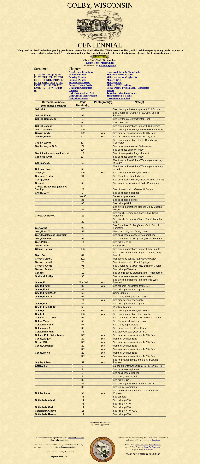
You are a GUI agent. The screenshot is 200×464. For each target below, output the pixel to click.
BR (54, 74)
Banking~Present (77, 77)
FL (51, 77)
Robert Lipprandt (107, 65)
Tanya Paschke (155, 445)
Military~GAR (114, 80)
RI (47, 82)
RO (52, 82)
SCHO (38, 85)
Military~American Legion (120, 74)
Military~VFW (114, 82)
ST (59, 85)
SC (61, 82)
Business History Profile (80, 85)
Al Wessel (149, 449)
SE (44, 85)
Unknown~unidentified (118, 98)
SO (54, 85)
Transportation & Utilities (119, 95)
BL (49, 74)
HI (40, 80)
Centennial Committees (80, 88)
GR (60, 77)
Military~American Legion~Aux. (123, 77)
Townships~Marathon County (122, 93)
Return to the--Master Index (100, 63)
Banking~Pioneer (77, 74)
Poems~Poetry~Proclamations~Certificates (128, 88)
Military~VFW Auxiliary (119, 85)
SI (49, 85)
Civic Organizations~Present (83, 95)
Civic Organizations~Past (81, 93)
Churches (73, 90)
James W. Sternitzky (152, 447)
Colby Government (78, 98)
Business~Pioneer (77, 80)
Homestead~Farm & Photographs (123, 72)
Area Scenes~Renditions (81, 72)
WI (57, 88)
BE (44, 74)
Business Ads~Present (79, 82)
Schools (110, 90)
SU (36, 88)
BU (60, 74)
